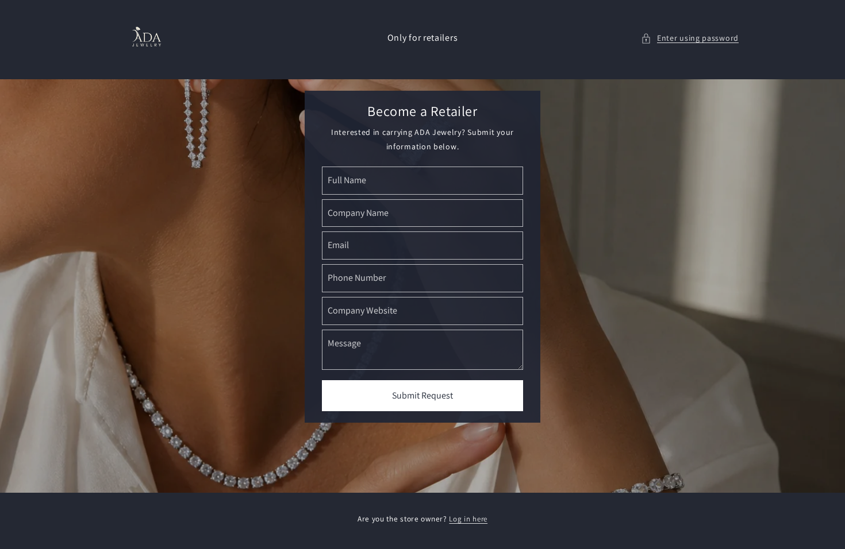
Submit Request (422, 395)
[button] (690, 38)
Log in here (468, 519)
